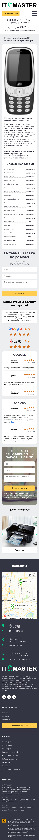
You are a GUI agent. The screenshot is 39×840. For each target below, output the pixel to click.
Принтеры (6, 742)
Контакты (6, 720)
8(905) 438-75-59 (19, 27)
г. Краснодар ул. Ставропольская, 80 (19, 30)
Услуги (5, 713)
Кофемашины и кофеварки (13, 752)
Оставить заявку (19, 488)
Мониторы (6, 749)
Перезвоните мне (11, 13)
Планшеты (6, 766)
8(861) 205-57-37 (19, 20)
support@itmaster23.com (20, 659)
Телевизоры (7, 745)
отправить (19, 294)
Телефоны (6, 762)
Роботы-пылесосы (9, 759)
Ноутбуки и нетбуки (10, 756)
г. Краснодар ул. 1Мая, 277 (20, 23)
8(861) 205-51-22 (15, 645)
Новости (5, 716)
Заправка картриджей (11, 769)
